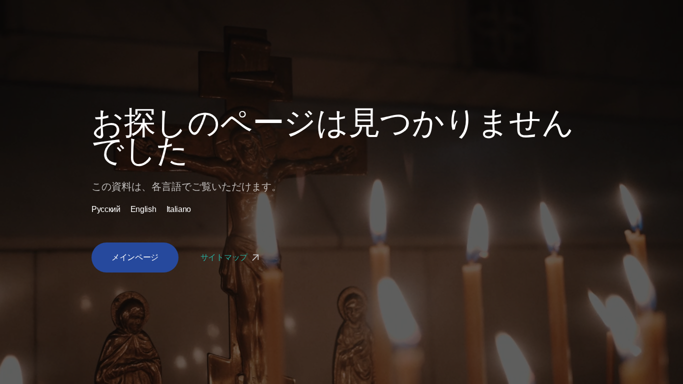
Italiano (178, 210)
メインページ (135, 257)
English (143, 210)
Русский (106, 210)
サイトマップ (225, 257)
